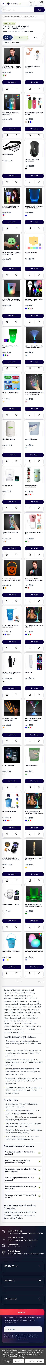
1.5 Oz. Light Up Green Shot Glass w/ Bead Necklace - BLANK (33, 905)
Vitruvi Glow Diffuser (9, 439)
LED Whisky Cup (7, 485)
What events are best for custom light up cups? (20, 1196)
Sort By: (7, 42)
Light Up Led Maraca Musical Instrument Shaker (34, 299)
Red (30, 494)
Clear (3, 121)
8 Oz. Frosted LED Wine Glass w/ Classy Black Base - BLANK (11, 66)
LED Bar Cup (28, 672)
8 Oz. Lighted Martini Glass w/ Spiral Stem (34, 626)
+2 (10, 821)
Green (28, 308)
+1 (33, 495)
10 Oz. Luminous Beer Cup (10, 904)
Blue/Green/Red (3, 215)
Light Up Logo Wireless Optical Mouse (32, 160)
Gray (8, 634)
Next (40, 982)
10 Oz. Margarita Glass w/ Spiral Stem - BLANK (33, 719)
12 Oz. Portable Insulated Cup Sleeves (34, 113)
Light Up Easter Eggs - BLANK (34, 951)
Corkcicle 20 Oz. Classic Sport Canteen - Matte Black (11, 672)
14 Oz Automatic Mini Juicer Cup (33, 532)
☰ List (35, 37)
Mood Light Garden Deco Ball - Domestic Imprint (11, 253)
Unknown (5, 75)
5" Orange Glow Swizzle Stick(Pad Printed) (9, 719)
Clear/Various (3, 541)
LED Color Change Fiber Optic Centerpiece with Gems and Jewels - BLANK (34, 347)
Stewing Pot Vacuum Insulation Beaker (31, 486)
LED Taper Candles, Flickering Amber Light (34, 858)
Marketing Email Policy (10, 1339)
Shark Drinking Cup (31, 439)
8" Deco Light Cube (31, 252)
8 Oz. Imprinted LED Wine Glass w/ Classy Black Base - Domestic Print (33, 579)
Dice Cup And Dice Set (9, 811)
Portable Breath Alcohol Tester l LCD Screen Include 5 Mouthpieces (11, 859)
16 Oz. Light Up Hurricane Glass (10, 532)
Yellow (8, 960)
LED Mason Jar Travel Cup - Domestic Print (10, 113)
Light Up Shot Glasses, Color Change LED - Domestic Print (11, 299)
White (26, 75)
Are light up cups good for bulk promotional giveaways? (17, 1161)
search (39, 9)
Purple (8, 355)
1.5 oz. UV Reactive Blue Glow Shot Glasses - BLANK (34, 206)
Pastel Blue (26, 448)
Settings (6, 1361)
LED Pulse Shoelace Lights (10, 392)
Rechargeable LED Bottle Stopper (32, 66)
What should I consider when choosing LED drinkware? (20, 1170)
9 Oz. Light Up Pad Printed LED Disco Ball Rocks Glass (34, 393)
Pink (30, 308)
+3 (33, 308)
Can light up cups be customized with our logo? (20, 1153)
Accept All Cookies (34, 1361)
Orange (5, 588)
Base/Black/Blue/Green (3, 75)
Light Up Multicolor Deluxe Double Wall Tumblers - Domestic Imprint (10, 207)
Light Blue (5, 820)
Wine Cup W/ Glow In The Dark (10, 346)
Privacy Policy (23, 1339)
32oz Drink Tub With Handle (11, 951)
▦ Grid (20, 37)
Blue (30, 122)
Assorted (26, 122)
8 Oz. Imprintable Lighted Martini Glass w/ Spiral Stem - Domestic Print (34, 812)
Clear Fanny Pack (7, 154)
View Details (12, 82)
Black (28, 122)
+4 (33, 122)
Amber (26, 867)
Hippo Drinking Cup (31, 765)
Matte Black (3, 681)
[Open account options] (36, 3)
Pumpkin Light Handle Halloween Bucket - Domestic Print (11, 579)
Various (26, 355)
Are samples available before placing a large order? (20, 1187)
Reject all (18, 1361)
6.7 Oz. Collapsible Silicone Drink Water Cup (10, 626)
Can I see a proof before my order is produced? (19, 1179)
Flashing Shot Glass (8, 765)
